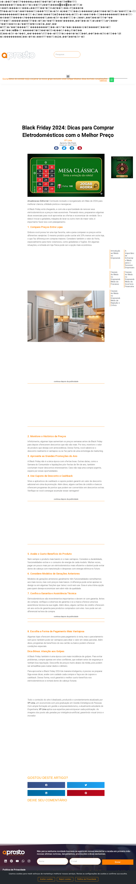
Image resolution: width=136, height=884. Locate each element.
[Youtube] (17, 861)
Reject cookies (65, 879)
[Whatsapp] (111, 80)
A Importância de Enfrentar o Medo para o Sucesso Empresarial (130, 259)
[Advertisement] (116, 55)
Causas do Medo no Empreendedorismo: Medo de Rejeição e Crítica (119, 298)
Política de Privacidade (14, 869)
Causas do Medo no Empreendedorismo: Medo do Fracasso (119, 278)
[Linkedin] (5, 861)
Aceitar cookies (46, 879)
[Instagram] (29, 861)
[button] (68, 76)
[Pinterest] (11, 861)
